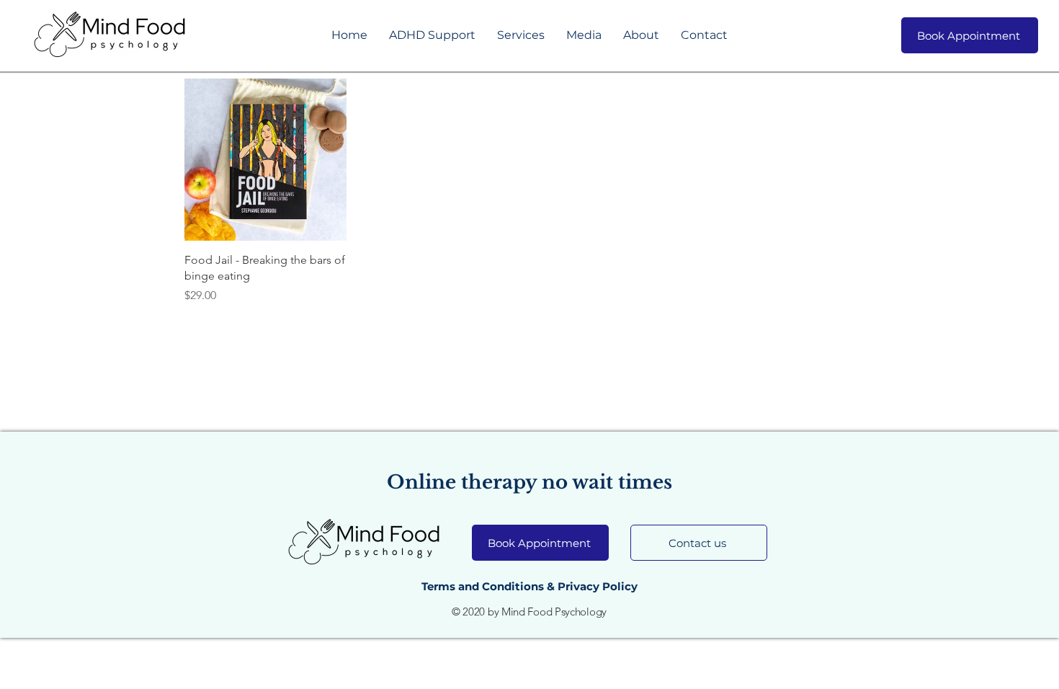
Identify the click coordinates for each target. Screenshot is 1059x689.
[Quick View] (265, 160)
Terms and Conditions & (489, 586)
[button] (432, 35)
